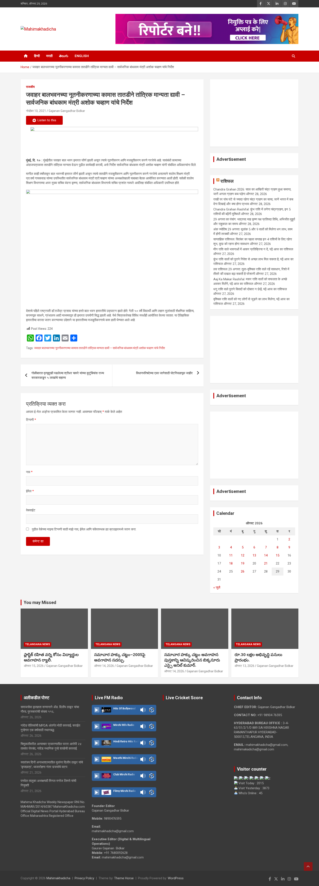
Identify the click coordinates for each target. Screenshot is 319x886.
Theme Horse (124, 878)
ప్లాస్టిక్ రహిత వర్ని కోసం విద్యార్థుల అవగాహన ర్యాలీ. (51, 657)
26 (242, 571)
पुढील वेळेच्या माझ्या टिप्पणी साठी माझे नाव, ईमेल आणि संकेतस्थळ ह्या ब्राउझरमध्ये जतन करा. (84, 529)
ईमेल (30, 491)
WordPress (176, 878)
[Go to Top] (308, 866)
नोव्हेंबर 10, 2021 (36, 111)
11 (231, 555)
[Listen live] (96, 709)
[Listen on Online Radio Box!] (151, 709)
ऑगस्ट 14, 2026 (104, 666)
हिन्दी (37, 56)
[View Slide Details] (114, 141)
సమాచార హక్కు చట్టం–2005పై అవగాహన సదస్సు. (119, 657)
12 (242, 555)
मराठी (49, 56)
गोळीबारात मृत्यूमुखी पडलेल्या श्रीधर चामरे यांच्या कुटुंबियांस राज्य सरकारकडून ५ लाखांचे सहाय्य (67, 375)
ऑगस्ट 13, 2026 (244, 666)
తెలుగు (63, 56)
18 (231, 563)
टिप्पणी (31, 420)
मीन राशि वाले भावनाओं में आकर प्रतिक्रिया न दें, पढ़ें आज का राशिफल (253, 249)
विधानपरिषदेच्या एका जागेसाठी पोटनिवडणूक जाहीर (164, 373)
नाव (29, 472)
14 (266, 555)
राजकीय (30, 87)
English (82, 56)
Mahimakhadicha (58, 878)
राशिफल (226, 181)
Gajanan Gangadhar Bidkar (67, 111)
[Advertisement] (254, 113)
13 (254, 555)
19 (242, 563)
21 (266, 563)
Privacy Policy (84, 878)
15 (277, 555)
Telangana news (37, 644)
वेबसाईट (30, 510)
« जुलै (216, 587)
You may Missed (40, 602)
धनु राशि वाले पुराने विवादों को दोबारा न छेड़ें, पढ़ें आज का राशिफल (250, 289)
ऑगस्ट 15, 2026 (34, 666)
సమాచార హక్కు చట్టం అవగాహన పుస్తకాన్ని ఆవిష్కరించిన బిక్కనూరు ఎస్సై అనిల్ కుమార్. (192, 660)
